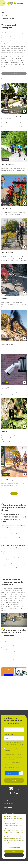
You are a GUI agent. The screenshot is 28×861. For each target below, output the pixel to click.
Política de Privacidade (9, 759)
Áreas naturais (8, 807)
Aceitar (14, 851)
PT (22, 3)
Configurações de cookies (14, 847)
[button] (4, 3)
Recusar (14, 855)
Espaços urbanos (8, 803)
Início (3, 13)
